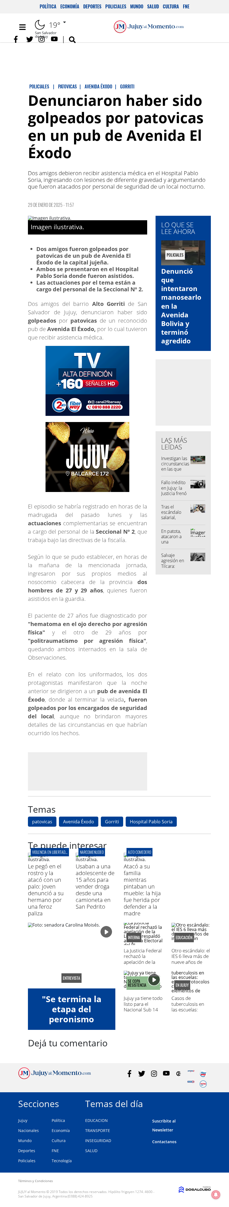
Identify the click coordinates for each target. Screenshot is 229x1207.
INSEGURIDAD (98, 1140)
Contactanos (164, 1141)
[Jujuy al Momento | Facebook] (17, 39)
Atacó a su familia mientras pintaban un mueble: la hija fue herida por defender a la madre (142, 890)
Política (48, 6)
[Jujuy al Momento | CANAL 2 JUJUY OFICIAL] (178, 1073)
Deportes (92, 6)
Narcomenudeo (92, 852)
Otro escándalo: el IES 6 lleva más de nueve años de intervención (190, 959)
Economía (69, 6)
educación (184, 937)
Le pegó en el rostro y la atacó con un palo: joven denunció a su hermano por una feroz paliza (46, 890)
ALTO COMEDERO (139, 852)
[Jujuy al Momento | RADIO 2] (190, 1084)
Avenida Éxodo (78, 822)
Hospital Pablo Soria (151, 822)
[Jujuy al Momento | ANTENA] (190, 1073)
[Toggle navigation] (22, 27)
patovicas (42, 822)
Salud (153, 6)
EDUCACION (96, 1120)
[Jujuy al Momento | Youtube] (54, 39)
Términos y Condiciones (35, 1181)
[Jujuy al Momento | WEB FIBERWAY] (203, 1073)
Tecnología (62, 1160)
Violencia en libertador (50, 852)
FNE (186, 6)
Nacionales (28, 1130)
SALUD (91, 1150)
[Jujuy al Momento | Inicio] (204, 1102)
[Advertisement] (87, 771)
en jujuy (182, 985)
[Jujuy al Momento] (54, 1077)
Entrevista (71, 978)
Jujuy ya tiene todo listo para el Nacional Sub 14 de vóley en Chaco (143, 1006)
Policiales (115, 6)
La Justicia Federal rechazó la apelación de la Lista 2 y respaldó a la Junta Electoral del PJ (143, 964)
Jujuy (22, 1120)
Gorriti (112, 822)
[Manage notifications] (215, 1194)
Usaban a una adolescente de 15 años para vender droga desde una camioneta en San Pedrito (95, 886)
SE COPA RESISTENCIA (137, 983)
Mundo (136, 6)
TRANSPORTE (97, 1130)
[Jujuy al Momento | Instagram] (42, 39)
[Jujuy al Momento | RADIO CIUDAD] (203, 1084)
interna (134, 937)
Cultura (171, 6)
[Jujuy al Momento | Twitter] (29, 39)
